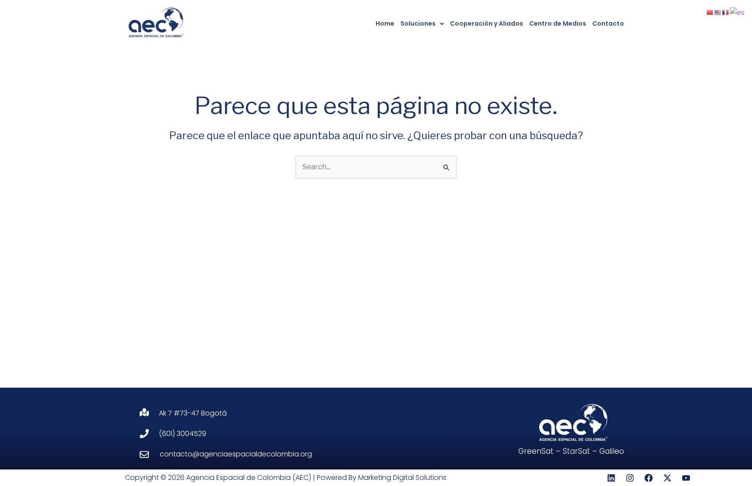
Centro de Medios (557, 23)
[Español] (737, 12)
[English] (718, 12)
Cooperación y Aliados (486, 23)
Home (385, 23)
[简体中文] (710, 12)
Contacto (608, 23)
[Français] (726, 12)
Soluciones (418, 23)
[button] (422, 23)
